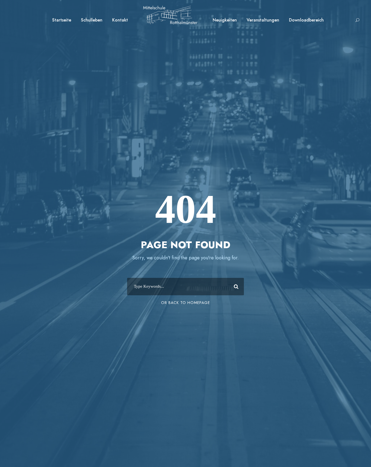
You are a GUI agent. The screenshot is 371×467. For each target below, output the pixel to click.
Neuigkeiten (225, 20)
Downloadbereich (306, 20)
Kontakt (120, 20)
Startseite (61, 20)
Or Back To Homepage (185, 302)
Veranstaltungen (263, 20)
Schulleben (91, 20)
